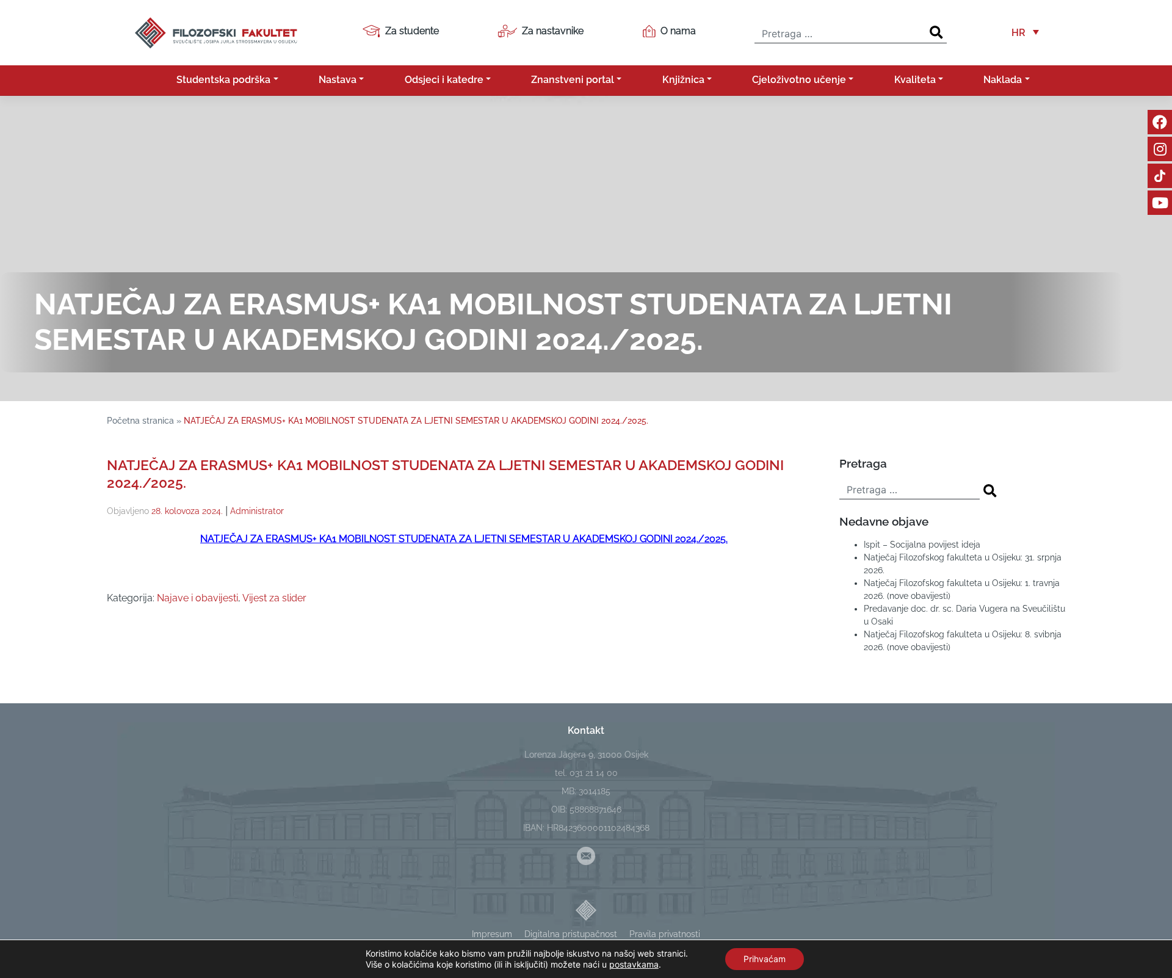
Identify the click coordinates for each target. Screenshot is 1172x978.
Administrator (257, 511)
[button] (1025, 32)
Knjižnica (683, 79)
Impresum (492, 934)
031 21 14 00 (594, 773)
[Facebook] (1160, 122)
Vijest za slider (274, 598)
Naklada (1002, 79)
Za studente (412, 31)
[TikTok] (1160, 176)
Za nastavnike (553, 31)
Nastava (337, 79)
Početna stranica (140, 421)
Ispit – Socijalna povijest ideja (922, 544)
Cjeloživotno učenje (799, 79)
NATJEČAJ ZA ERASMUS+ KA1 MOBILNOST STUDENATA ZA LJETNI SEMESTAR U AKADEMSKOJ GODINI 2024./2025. (464, 539)
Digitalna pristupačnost (570, 934)
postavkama (634, 964)
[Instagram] (1160, 149)
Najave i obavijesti (197, 598)
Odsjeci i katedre (444, 79)
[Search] (936, 32)
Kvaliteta (915, 79)
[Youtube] (1160, 202)
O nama (678, 31)
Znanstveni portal (572, 79)
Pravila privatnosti (664, 934)
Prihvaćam (764, 959)
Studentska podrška (223, 79)
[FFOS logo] (215, 31)
